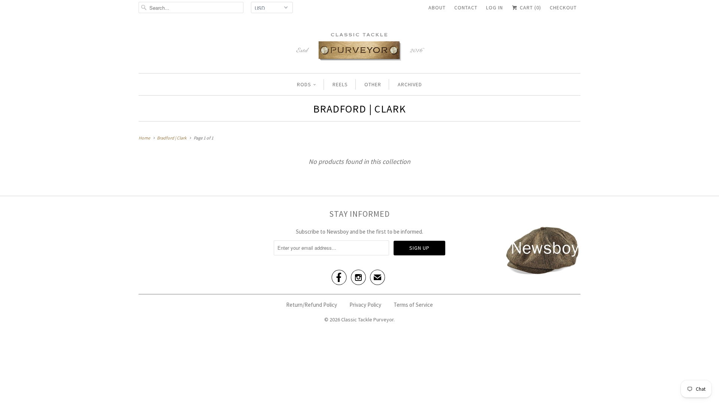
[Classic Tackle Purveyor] (359, 46)
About (437, 7)
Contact (465, 7)
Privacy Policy (365, 304)
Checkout (563, 7)
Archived (410, 84)
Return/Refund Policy (311, 304)
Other (372, 84)
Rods (304, 84)
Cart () (529, 7)
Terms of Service (413, 304)
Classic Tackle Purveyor (367, 319)
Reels (340, 84)
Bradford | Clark (359, 109)
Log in (494, 7)
